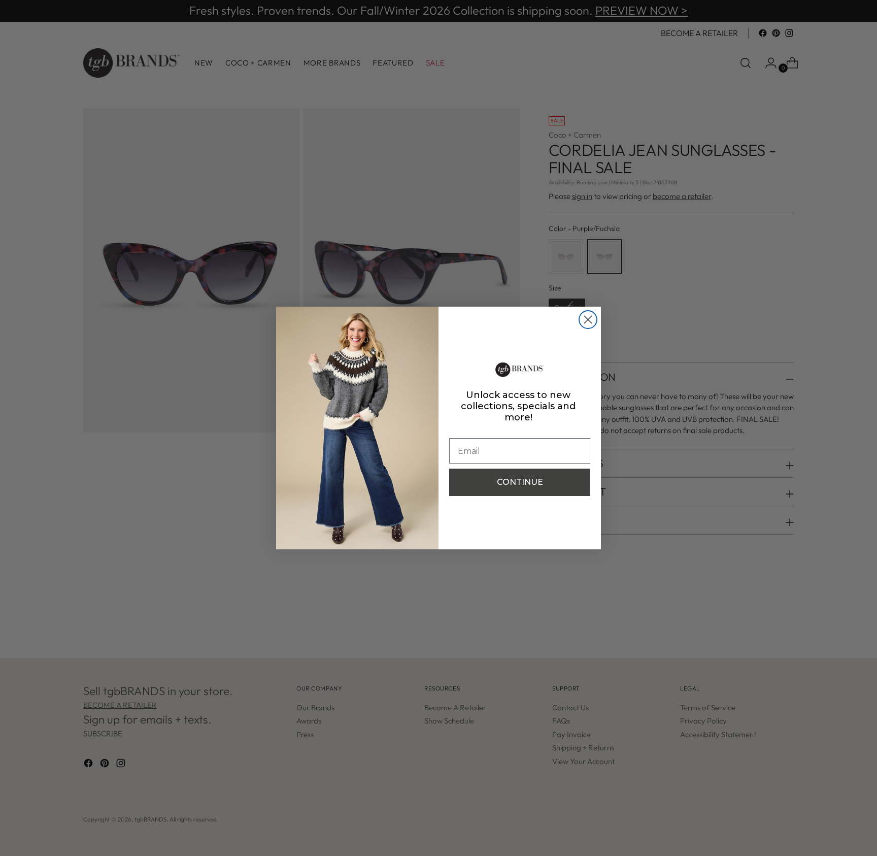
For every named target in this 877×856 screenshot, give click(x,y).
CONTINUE (520, 482)
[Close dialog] (588, 319)
